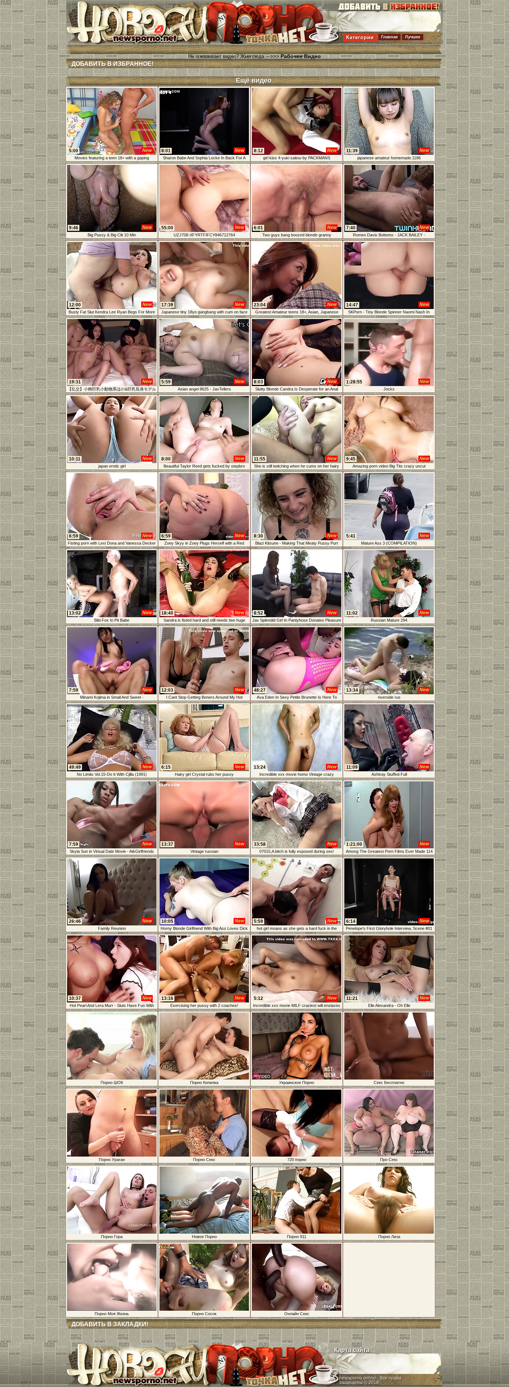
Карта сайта (352, 1350)
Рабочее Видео (301, 56)
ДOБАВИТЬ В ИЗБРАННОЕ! (113, 64)
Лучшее (412, 37)
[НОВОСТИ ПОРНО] (148, 42)
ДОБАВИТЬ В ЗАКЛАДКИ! (110, 1324)
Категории (360, 37)
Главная (389, 37)
